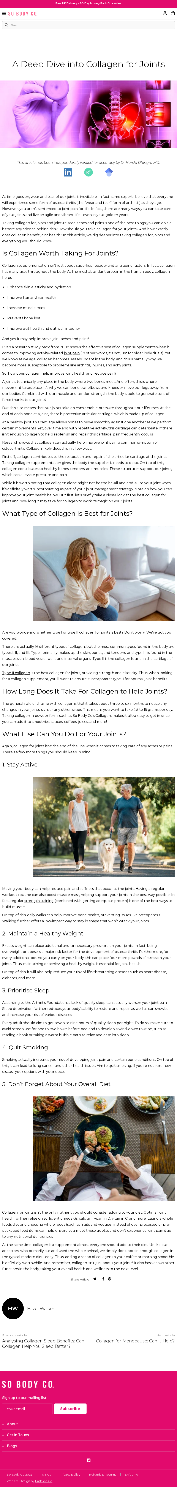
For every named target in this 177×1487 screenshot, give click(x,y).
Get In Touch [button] (18, 1435)
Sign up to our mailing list (24, 1398)
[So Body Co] (22, 14)
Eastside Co (43, 1481)
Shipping (131, 1474)
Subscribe (70, 1409)
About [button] (12, 1424)
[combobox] (88, 25)
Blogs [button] (12, 1446)
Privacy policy (70, 1474)
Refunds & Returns (102, 1474)
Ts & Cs (46, 1474)
